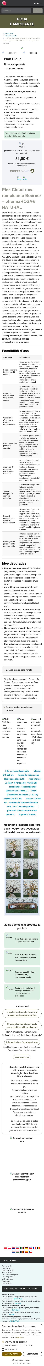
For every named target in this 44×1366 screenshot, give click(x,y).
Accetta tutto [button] (12, 1354)
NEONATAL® (14, 1321)
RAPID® (11, 1314)
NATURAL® (16, 1310)
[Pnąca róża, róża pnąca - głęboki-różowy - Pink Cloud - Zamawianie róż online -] (9, 1247)
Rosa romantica (7, 1266)
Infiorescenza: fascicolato (17, 770)
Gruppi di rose (8, 33)
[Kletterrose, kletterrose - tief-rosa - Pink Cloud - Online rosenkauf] (5, 1247)
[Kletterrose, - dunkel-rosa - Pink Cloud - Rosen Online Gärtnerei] (26, 1247)
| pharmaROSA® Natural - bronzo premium (22, 810)
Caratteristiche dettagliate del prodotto (19, 709)
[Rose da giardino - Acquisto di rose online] (38, 10)
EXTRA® (18, 1303)
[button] (22, 1360)
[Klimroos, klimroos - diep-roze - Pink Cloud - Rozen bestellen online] (13, 1251)
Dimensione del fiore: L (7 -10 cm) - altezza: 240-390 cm (21, 796)
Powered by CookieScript (22, 1363)
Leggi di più (19, 1337)
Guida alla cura (22, 1057)
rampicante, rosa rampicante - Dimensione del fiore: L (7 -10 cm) (21, 788)
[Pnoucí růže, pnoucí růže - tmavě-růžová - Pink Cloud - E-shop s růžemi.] (30, 1251)
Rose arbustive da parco (10, 1275)
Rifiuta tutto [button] (32, 1354)
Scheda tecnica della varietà (19, 669)
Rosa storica (6, 1268)
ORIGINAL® (18, 1299)
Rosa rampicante (11, 36)
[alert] (22, 1344)
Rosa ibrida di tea (8, 1270)
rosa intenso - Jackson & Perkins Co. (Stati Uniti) (23, 780)
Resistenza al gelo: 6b (14, 778)
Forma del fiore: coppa (28, 774)
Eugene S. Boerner (27, 814)
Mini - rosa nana (7, 1279)
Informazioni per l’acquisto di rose (22, 1042)
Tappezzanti (6, 1281)
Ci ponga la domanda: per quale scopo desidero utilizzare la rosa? (22, 1025)
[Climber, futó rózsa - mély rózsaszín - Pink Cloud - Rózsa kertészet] (17, 1251)
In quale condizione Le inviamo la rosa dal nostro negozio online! (22, 1014)
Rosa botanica (6, 1283)
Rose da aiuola (7, 1272)
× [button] (41, 1325)
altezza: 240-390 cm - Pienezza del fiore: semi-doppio (22, 800)
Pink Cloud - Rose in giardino (20, 806)
